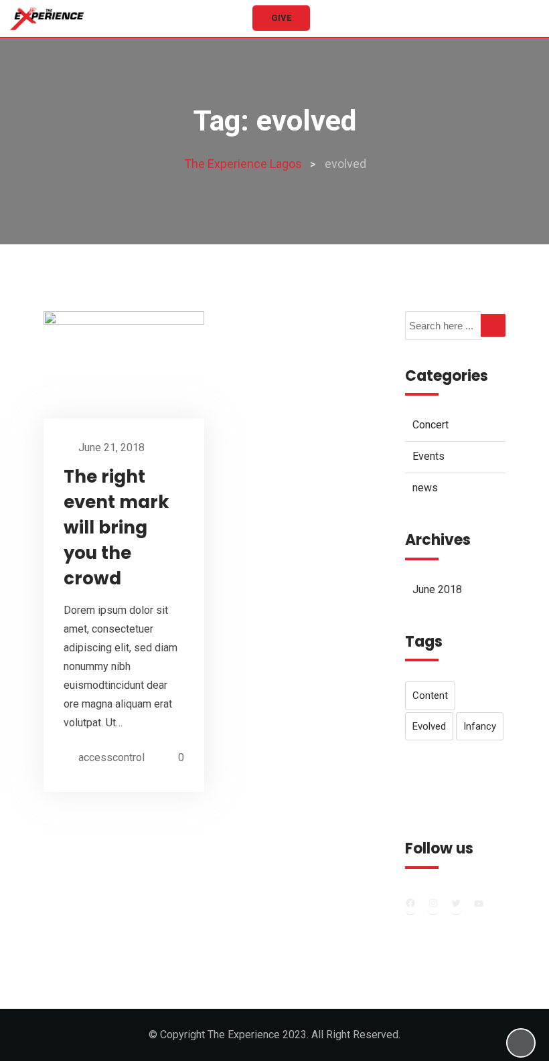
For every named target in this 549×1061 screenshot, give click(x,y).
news (425, 487)
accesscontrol (111, 757)
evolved (429, 726)
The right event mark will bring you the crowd (116, 527)
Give (281, 18)
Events (428, 456)
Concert (430, 424)
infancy (479, 726)
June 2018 (437, 589)
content (430, 695)
